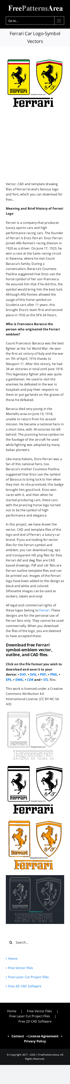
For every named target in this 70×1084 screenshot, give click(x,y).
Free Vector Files (20, 968)
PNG (53, 674)
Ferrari (44, 610)
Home (12, 958)
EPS (8, 680)
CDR (30, 680)
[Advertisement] (35, 145)
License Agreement (43, 1036)
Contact (17, 1036)
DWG (19, 680)
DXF (23, 674)
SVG (33, 674)
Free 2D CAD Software (24, 986)
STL (46, 680)
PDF (43, 674)
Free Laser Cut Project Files (28, 977)
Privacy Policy (35, 1041)
